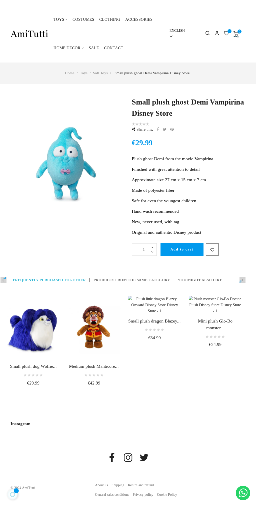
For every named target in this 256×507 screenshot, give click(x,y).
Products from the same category (132, 280)
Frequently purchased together (49, 280)
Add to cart (182, 249)
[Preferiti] (226, 34)
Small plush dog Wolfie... (33, 366)
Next (243, 280)
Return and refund (141, 485)
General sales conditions (112, 494)
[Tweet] (164, 129)
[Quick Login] (215, 34)
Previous (3, 280)
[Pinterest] (172, 129)
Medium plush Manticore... (94, 366)
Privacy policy (143, 494)
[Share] (158, 129)
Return (6, 2)
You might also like (200, 280)
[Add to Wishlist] (212, 249)
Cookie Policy (167, 494)
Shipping (118, 485)
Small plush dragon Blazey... (154, 321)
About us (101, 485)
